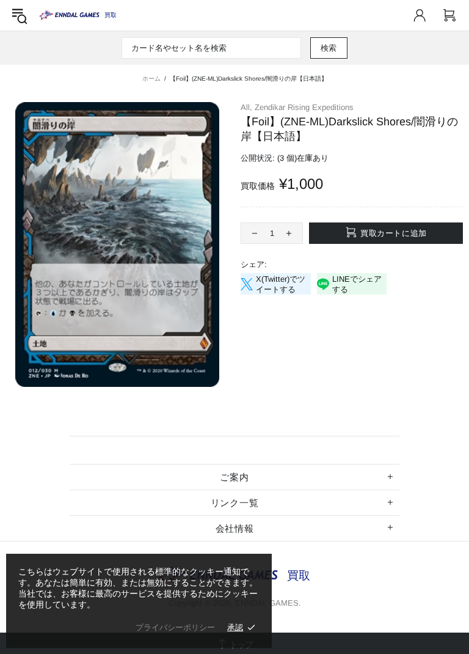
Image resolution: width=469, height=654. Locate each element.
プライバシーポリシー (175, 627)
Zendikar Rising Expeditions (304, 107)
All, (246, 107)
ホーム (151, 78)
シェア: (254, 264)
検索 (329, 48)
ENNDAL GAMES (110, 15)
